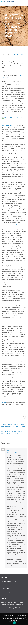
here (6, 113)
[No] (26, 619)
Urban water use (7, 125)
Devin (9, 450)
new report (17, 83)
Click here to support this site (9, 581)
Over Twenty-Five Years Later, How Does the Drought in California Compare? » (13, 432)
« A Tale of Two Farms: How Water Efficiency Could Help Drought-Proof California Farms (13, 425)
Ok (14, 622)
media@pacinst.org (17, 54)
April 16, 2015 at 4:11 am (13, 452)
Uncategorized (7, 57)
